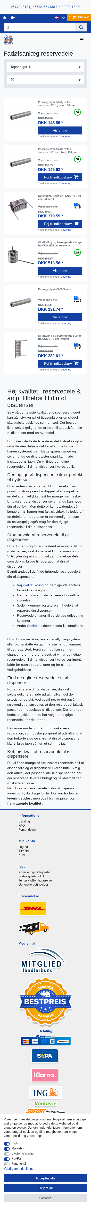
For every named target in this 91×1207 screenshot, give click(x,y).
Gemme (45, 1198)
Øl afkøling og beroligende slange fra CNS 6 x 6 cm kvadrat (60, 337)
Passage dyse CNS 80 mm (54, 289)
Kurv (21, 855)
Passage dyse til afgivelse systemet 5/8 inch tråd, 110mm (57, 150)
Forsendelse (27, 829)
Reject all (46, 1188)
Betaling (24, 821)
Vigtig (15, 1143)
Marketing (18, 1148)
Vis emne (60, 130)
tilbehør (33, 626)
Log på (23, 847)
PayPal (16, 1158)
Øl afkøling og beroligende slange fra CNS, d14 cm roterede (60, 244)
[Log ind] (5, 17)
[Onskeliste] (63, 17)
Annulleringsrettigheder (34, 872)
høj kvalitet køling (31, 585)
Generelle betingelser (33, 884)
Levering (66, 136)
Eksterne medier (22, 1153)
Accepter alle (46, 1178)
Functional (18, 1163)
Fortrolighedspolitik (31, 876)
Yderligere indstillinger (19, 1168)
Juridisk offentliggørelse (35, 880)
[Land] (56, 17)
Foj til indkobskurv (58, 177)
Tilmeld (23, 851)
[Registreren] (13, 17)
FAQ (21, 825)
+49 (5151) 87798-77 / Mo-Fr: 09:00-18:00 (47, 7)
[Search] (81, 27)
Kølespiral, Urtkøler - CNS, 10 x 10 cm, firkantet (59, 197)
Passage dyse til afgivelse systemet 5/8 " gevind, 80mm (56, 103)
